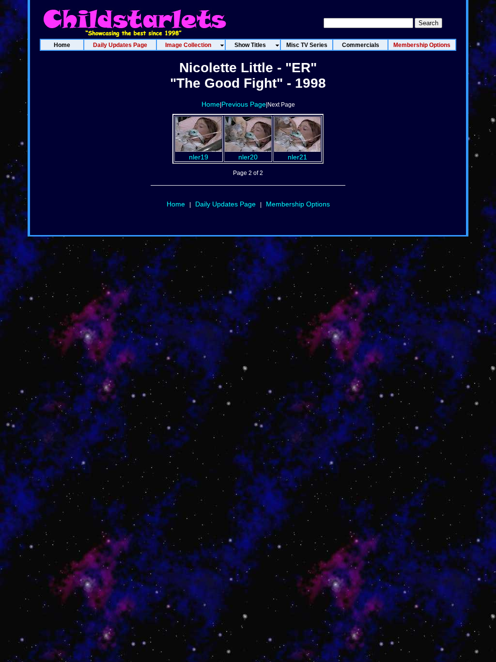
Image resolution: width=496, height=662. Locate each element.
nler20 (248, 157)
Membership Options (298, 204)
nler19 (198, 157)
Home (211, 104)
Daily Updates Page (225, 204)
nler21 (297, 157)
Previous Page (243, 104)
